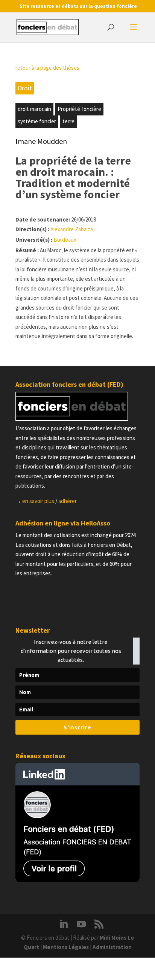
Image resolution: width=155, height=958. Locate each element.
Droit (25, 88)
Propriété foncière (79, 108)
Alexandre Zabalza (71, 229)
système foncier (37, 121)
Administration (112, 947)
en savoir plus (38, 500)
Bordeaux (64, 239)
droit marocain (34, 108)
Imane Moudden (41, 141)
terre (68, 121)
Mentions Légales (66, 947)
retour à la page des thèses (47, 67)
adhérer (67, 500)
